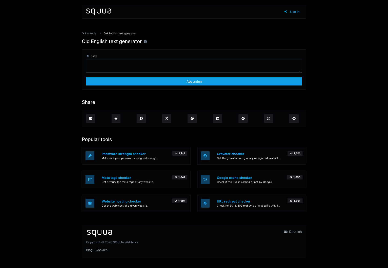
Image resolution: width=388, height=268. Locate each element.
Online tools (89, 33)
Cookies (102, 250)
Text (93, 56)
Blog (89, 250)
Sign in (294, 11)
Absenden (194, 81)
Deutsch (295, 232)
